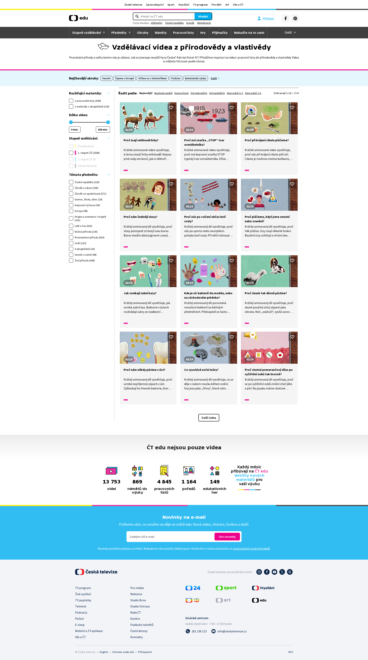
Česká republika (174, 23)
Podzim (175, 78)
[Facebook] (285, 18)
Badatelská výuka (195, 78)
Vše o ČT (238, 4)
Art (227, 4)
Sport (171, 4)
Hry (203, 32)
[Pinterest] (295, 18)
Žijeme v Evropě (124, 78)
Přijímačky (220, 32)
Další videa (209, 418)
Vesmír (106, 78)
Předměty (119, 32)
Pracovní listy (183, 32)
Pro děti (216, 4)
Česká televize (133, 4)
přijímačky (157, 23)
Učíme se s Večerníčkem (152, 78)
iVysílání (183, 4)
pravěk (190, 23)
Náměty (161, 32)
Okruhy (143, 32)
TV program (200, 4)
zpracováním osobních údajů (251, 548)
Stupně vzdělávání (86, 32)
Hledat (203, 16)
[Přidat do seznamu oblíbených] (171, 108)
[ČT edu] (78, 19)
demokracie (204, 23)
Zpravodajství (155, 4)
